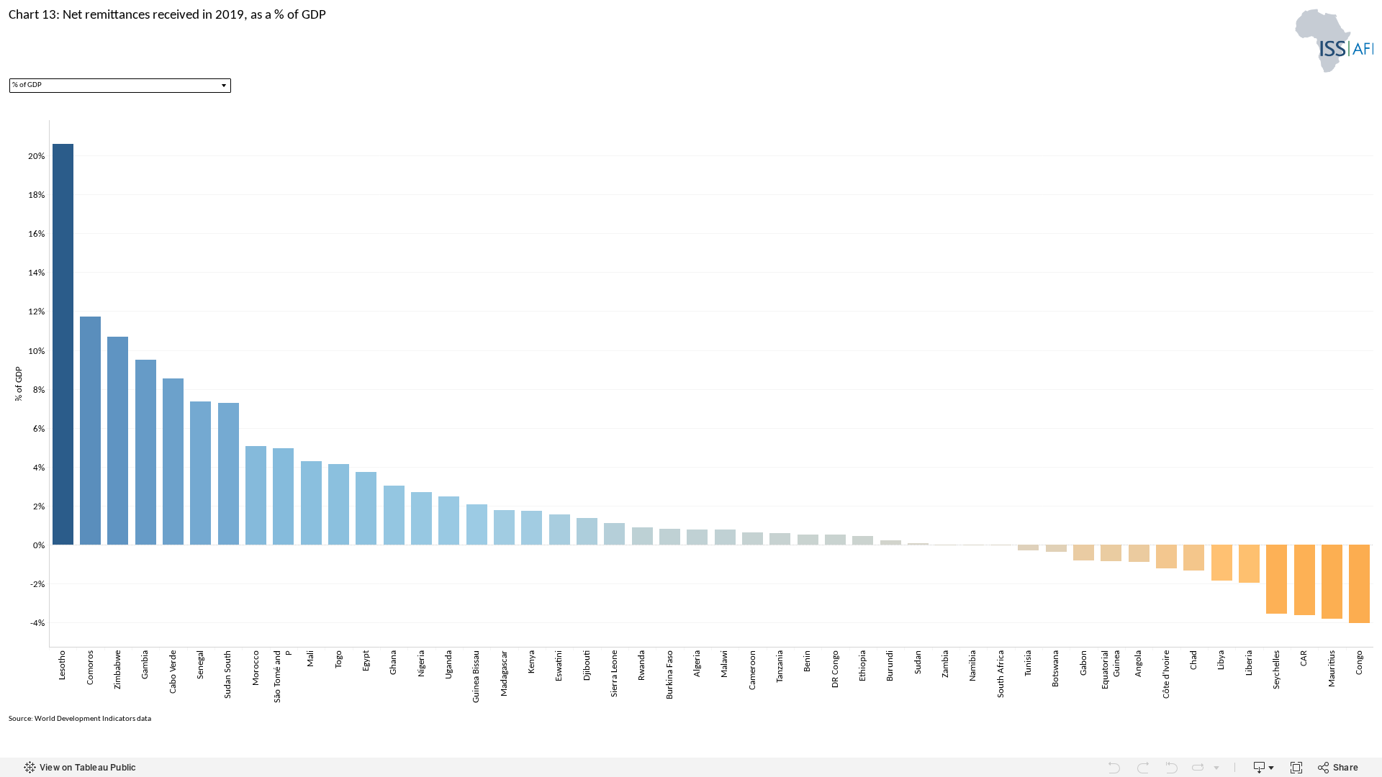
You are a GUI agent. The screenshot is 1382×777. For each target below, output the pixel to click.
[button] (120, 85)
